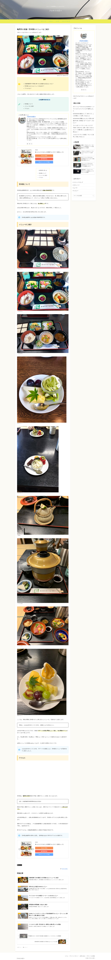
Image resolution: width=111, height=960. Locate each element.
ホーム (66, 956)
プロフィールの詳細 (91, 956)
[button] (93, 195)
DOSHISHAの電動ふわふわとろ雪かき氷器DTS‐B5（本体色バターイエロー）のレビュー (83, 120)
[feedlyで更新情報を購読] (29, 144)
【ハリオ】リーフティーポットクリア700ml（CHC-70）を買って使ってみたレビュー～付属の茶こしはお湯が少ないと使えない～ (83, 128)
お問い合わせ (82, 956)
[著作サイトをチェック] (27, 144)
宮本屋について (42, 173)
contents (41, 170)
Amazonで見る (44, 155)
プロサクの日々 (31, 116)
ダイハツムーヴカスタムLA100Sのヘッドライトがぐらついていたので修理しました (83, 109)
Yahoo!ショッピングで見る (44, 162)
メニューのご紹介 (43, 175)
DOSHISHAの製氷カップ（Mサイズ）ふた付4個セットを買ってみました (83, 114)
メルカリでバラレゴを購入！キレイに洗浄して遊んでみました (83, 135)
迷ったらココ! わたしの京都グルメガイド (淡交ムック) (49, 152)
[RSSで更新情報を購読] (31, 144)
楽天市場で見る (44, 158)
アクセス (41, 177)
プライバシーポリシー (73, 956)
